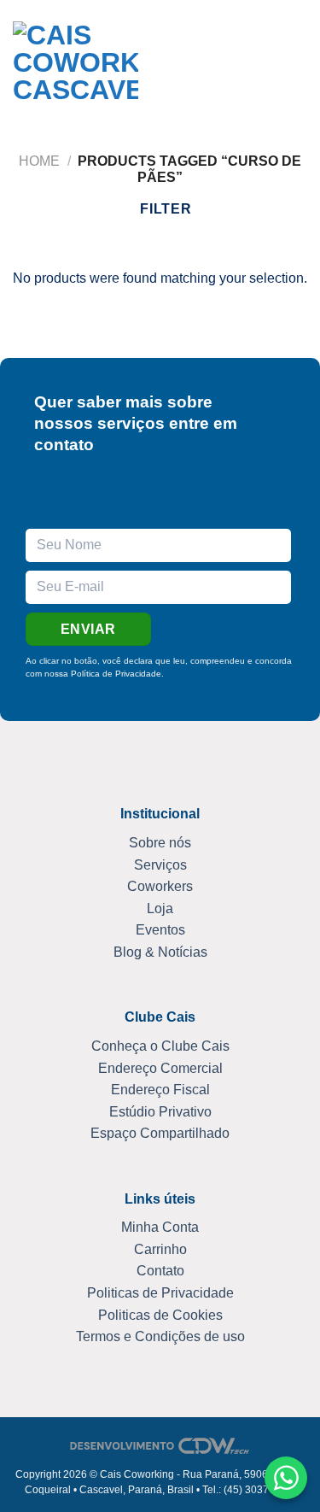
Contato (160, 1270)
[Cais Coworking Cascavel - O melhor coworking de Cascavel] (75, 66)
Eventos (160, 930)
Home (39, 161)
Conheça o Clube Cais (160, 1046)
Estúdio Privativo (160, 1112)
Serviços (160, 865)
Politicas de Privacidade (160, 1293)
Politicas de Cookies (160, 1315)
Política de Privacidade (116, 673)
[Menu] (297, 65)
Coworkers (160, 886)
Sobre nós (160, 842)
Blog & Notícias (160, 952)
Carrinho (160, 1249)
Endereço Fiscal (160, 1089)
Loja (160, 908)
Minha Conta (160, 1227)
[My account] (237, 66)
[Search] (170, 65)
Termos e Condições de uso (160, 1336)
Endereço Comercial (160, 1068)
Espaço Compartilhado (160, 1133)
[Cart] (266, 66)
